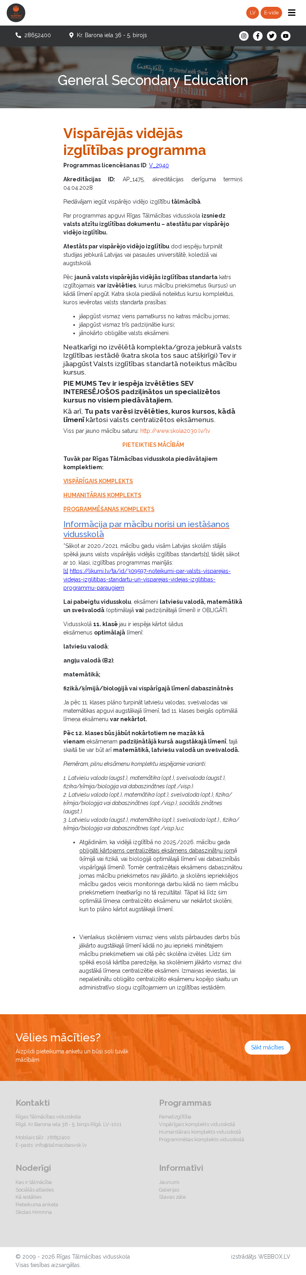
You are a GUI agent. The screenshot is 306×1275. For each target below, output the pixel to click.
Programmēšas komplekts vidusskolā (201, 1139)
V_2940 (159, 165)
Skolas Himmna (34, 1212)
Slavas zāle (172, 1197)
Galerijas (169, 1190)
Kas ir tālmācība (34, 1182)
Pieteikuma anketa (37, 1205)
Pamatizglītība (175, 1117)
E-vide (271, 13)
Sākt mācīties (267, 1047)
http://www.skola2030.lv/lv (175, 431)
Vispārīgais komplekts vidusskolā (197, 1124)
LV (252, 13)
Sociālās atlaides (35, 1190)
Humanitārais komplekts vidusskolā (200, 1132)
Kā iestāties (28, 1197)
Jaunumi (169, 1182)
